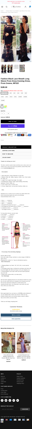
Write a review (16, 315)
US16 (15, 96)
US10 (2, 96)
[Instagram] (10, 400)
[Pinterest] (13, 400)
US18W (25, 96)
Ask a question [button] (16, 318)
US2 (14, 93)
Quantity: (3, 110)
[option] (16, 39)
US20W (2, 100)
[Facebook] (2, 400)
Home (2, 10)
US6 (22, 93)
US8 (26, 93)
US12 (7, 96)
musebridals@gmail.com (8, 168)
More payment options (13, 129)
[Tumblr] (17, 400)
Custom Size (4, 93)
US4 (18, 93)
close (30, 1)
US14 (11, 96)
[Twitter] (6, 400)
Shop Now (17, 3)
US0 (10, 93)
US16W (20, 96)
